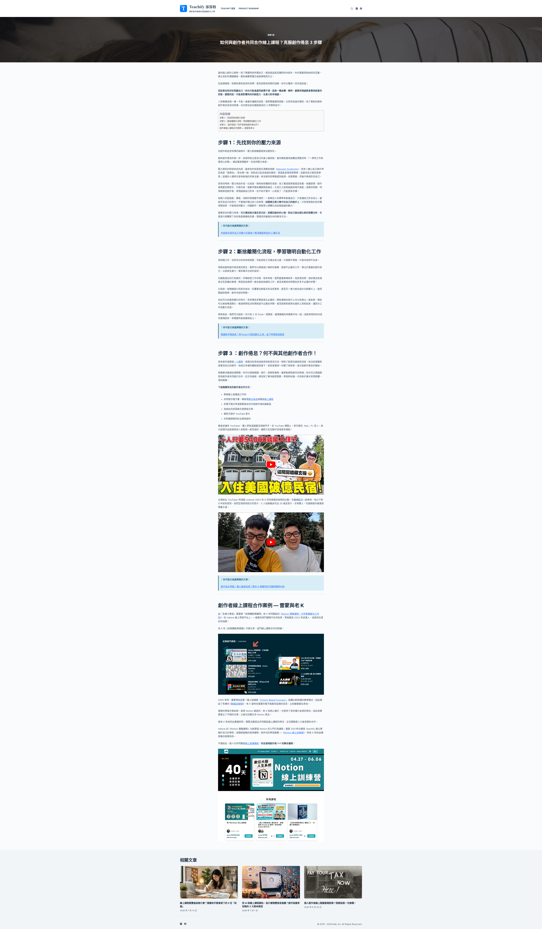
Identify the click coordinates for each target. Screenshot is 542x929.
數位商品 (253, 399)
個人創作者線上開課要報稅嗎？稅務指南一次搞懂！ (330, 903)
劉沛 (300, 499)
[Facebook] (361, 8)
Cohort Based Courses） (273, 700)
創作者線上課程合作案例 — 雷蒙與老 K (237, 128)
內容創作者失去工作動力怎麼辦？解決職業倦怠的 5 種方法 (250, 232)
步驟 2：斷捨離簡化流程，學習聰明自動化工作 (240, 121)
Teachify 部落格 (202, 6)
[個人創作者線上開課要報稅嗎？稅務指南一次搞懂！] (333, 882)
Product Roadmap (249, 8)
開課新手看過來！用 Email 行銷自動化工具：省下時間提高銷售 (252, 334)
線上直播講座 (252, 743)
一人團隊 (238, 361)
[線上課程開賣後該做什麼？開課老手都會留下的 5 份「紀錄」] (209, 882)
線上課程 (268, 399)
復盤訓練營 (237, 703)
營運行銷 (271, 35)
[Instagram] (357, 8)
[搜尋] (352, 8)
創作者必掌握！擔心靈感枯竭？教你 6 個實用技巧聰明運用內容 (253, 586)
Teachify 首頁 (228, 8)
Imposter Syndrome (287, 169)
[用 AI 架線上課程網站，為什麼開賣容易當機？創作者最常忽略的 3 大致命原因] (271, 882)
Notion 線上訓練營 (293, 732)
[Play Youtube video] (271, 464)
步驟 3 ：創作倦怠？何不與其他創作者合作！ (240, 124)
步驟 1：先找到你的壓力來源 (232, 118)
